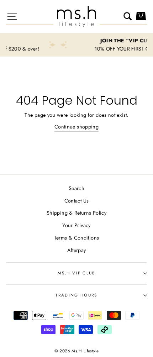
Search (76, 188)
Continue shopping (76, 126)
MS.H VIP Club (76, 273)
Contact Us (76, 200)
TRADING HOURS (76, 295)
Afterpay (76, 250)
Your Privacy (76, 225)
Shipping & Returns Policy (76, 212)
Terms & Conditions (76, 237)
